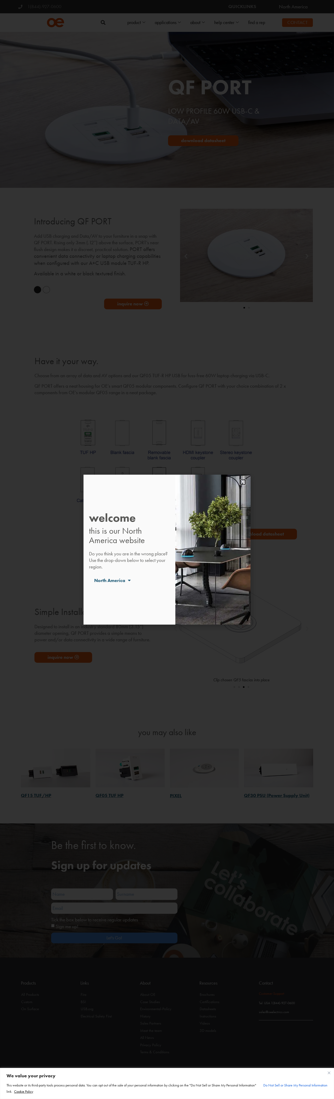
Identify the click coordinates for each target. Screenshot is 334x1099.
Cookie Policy (23, 1091)
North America (109, 580)
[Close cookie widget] (329, 1073)
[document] (167, 549)
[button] (243, 482)
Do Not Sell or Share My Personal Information (295, 1085)
